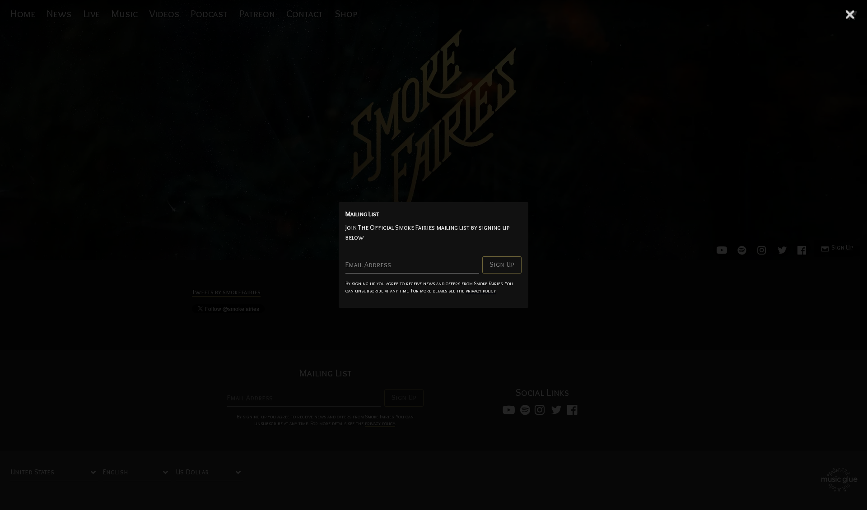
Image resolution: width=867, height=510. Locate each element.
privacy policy (481, 290)
